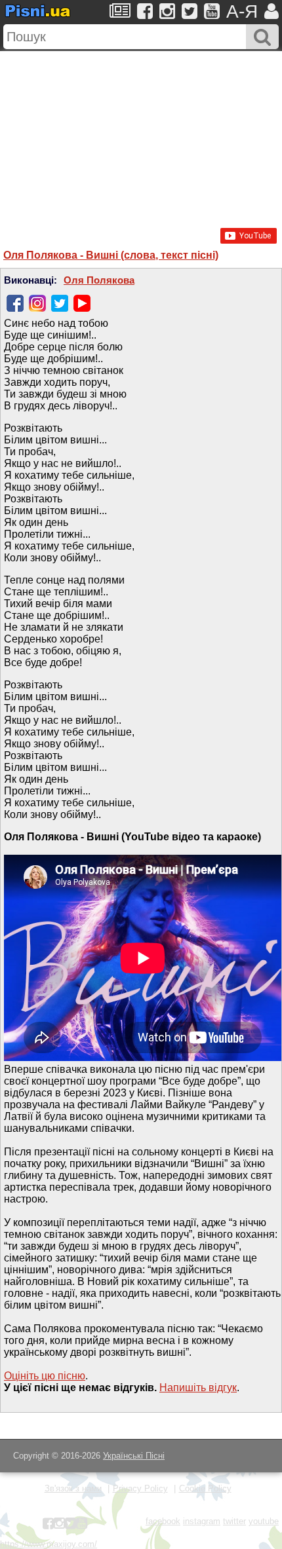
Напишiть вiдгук (198, 1387)
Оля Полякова (99, 280)
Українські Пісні (134, 1456)
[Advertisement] (141, 133)
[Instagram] (37, 303)
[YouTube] (82, 303)
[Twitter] (60, 303)
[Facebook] (15, 303)
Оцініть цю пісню (44, 1375)
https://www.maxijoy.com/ (48, 1544)
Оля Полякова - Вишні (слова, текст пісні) (110, 255)
